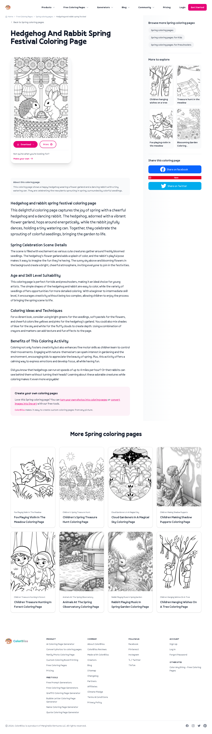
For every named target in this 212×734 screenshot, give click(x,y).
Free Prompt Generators (59, 682)
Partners (92, 681)
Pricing (166, 7)
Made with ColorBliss (98, 654)
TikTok (132, 665)
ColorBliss (20, 409)
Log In (173, 649)
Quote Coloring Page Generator (62, 712)
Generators (103, 7)
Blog (124, 7)
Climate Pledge (95, 691)
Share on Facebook (177, 169)
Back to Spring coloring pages (29, 22)
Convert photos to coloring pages (64, 649)
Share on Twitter (177, 186)
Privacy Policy (94, 702)
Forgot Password (178, 654)
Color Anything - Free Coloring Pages (185, 669)
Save (176, 177)
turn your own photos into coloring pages (83, 399)
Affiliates (92, 686)
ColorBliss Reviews (97, 649)
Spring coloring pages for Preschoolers (171, 44)
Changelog (92, 675)
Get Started (197, 7)
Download (26, 144)
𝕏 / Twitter (135, 659)
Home (10, 16)
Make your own (21, 158)
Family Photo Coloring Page (60, 654)
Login (183, 7)
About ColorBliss (96, 644)
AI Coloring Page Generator (60, 644)
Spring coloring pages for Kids (166, 37)
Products (47, 7)
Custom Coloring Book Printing (62, 659)
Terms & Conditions (97, 697)
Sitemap (91, 670)
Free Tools (52, 677)
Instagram (134, 654)
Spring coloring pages (44, 16)
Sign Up (173, 644)
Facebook (133, 644)
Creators (92, 659)
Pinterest (134, 649)
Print (46, 144)
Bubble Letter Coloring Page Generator (61, 700)
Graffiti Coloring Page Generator (63, 693)
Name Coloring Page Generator (62, 706)
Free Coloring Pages (74, 7)
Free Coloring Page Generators (62, 687)
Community (144, 7)
